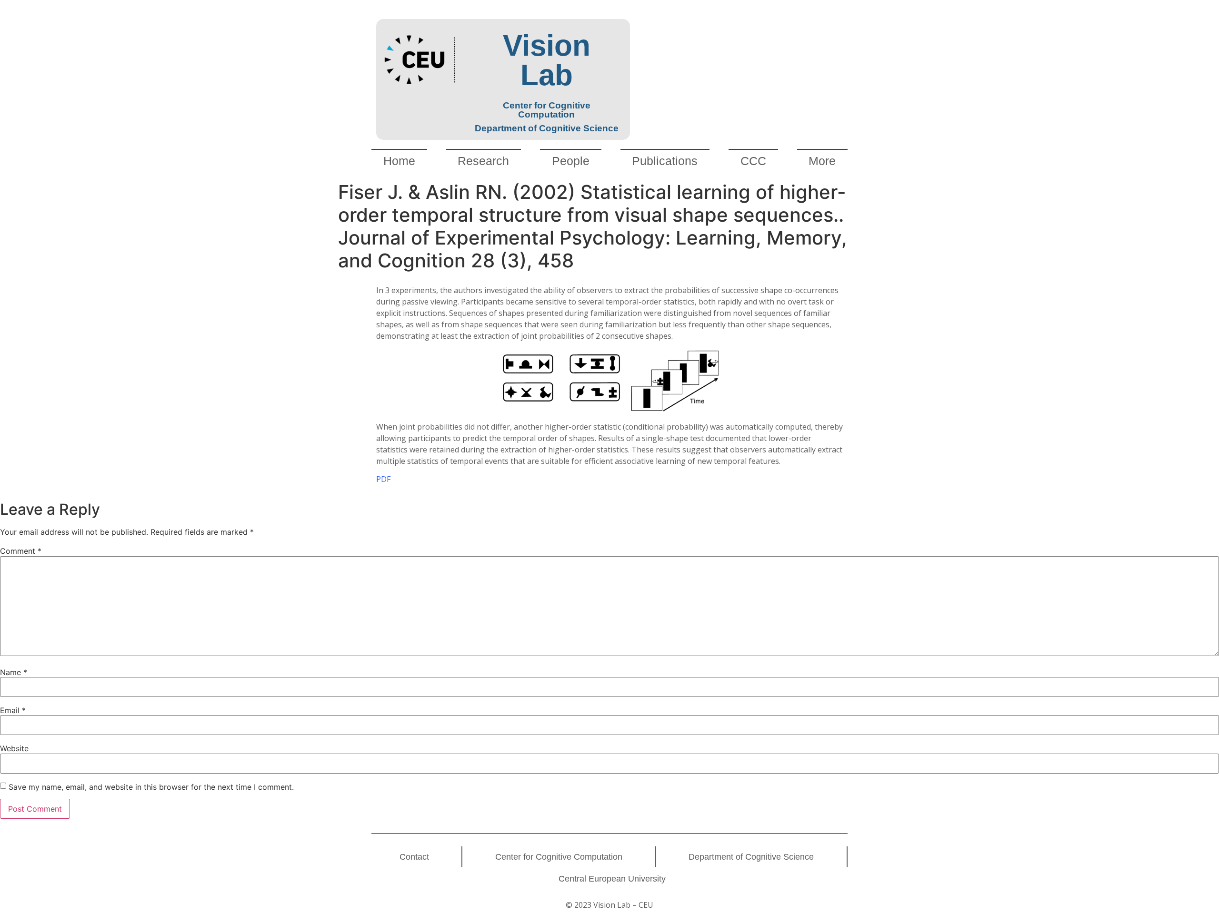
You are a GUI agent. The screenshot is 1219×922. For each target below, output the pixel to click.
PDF (383, 479)
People (571, 160)
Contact (414, 857)
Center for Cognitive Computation (558, 857)
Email (13, 710)
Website (14, 748)
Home (399, 160)
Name (13, 672)
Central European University (612, 878)
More (822, 160)
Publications (665, 160)
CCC (753, 160)
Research (483, 160)
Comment (20, 551)
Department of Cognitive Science (751, 857)
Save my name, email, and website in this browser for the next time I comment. (151, 787)
